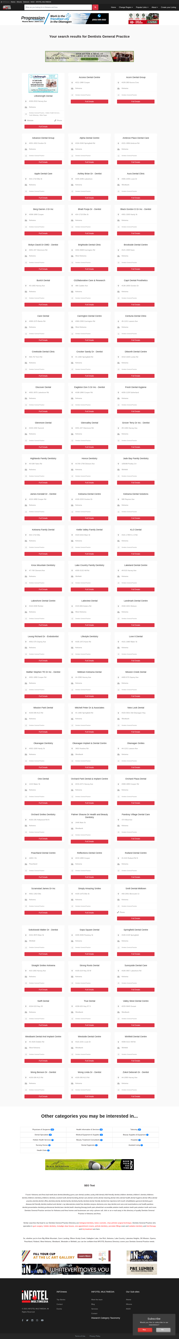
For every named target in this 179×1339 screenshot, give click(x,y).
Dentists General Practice (36, 113)
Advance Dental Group (43, 138)
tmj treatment (87, 1229)
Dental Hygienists (88, 1145)
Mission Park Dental (43, 707)
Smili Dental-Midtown (136, 888)
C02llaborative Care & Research (89, 280)
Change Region (125, 7)
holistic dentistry (50, 1226)
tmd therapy (151, 1226)
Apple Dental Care (43, 173)
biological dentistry (86, 1223)
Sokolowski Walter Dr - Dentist (43, 930)
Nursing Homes (42, 1145)
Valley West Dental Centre (136, 1001)
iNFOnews (6, 2)
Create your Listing (168, 7)
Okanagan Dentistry (43, 743)
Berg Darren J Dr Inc (43, 209)
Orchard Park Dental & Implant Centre (89, 779)
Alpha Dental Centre (89, 138)
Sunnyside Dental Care (136, 965)
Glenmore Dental (43, 423)
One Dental (43, 779)
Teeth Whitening (33, 115)
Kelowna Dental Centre (89, 494)
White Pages (43, 115)
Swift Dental (43, 1001)
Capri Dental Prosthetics (136, 280)
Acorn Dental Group (136, 77)
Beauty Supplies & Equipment (134, 1135)
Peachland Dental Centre (43, 853)
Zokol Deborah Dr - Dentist (136, 1072)
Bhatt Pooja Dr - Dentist (89, 209)
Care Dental (43, 316)
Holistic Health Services (52, 113)
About (154, 7)
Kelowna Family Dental (43, 529)
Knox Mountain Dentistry (43, 565)
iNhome (19, 2)
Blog (93, 1304)
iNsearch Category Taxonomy (105, 1318)
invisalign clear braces (65, 1226)
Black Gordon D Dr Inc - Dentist (135, 209)
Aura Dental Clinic (136, 173)
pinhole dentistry (101, 1226)
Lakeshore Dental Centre (43, 601)
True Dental (89, 1001)
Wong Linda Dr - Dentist (89, 1072)
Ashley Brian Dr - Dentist (90, 173)
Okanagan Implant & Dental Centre (89, 743)
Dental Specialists (41, 1135)
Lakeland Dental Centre (135, 565)
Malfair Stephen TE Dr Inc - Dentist (43, 672)
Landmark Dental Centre (136, 601)
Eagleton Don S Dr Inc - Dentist (89, 387)
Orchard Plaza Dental (135, 779)
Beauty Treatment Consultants (88, 1140)
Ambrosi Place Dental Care (136, 138)
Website (30, 120)
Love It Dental (136, 636)
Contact (60, 1304)
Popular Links (141, 7)
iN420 (33, 2)
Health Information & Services (87, 1129)
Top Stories (61, 1300)
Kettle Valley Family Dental (89, 529)
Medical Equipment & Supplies (87, 1135)
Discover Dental (43, 387)
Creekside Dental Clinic (43, 351)
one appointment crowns (84, 1226)
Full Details (43, 127)
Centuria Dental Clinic (135, 316)
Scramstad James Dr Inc (43, 888)
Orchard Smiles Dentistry (43, 814)
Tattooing (133, 1129)
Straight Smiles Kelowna (43, 965)
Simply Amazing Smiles (89, 888)
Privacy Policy (95, 1336)
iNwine (13, 2)
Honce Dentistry (89, 458)
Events (59, 1309)
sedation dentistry (136, 1226)
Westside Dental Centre (89, 1036)
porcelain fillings (115, 1226)
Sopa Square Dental (89, 930)
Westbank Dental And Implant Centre (43, 1036)
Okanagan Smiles (135, 743)
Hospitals (134, 1140)
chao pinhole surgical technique (119, 1223)
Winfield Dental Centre (136, 1036)
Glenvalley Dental (89, 423)
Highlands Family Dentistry (43, 458)
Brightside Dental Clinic (89, 245)
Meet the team (97, 1300)
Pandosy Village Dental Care (136, 814)
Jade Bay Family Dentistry (136, 458)
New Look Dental (135, 707)
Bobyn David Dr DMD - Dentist (43, 245)
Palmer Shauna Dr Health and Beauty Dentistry (89, 815)
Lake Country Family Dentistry (89, 565)
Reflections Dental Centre (89, 853)
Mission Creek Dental (135, 672)
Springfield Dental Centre (136, 930)
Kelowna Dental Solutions (135, 494)
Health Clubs (42, 1150)
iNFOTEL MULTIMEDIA (43, 2)
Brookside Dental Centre (136, 245)
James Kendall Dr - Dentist (43, 494)
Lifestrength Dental (43, 96)
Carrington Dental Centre (89, 316)
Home (113, 7)
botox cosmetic (100, 1223)
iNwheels (26, 2)
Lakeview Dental (89, 601)
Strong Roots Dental (89, 965)
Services (94, 1309)
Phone (59, 120)
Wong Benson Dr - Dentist (43, 1072)
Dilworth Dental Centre (136, 351)
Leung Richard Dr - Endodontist (43, 636)
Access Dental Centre (89, 77)
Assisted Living (134, 1145)
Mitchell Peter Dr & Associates (89, 707)
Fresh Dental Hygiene (135, 387)
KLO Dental (135, 529)
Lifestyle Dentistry (89, 636)
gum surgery (38, 1226)
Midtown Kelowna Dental (89, 672)
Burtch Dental (43, 280)
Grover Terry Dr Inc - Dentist (136, 423)
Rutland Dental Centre (136, 853)
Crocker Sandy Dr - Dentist (89, 351)
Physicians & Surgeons (41, 1129)
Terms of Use (80, 1336)
